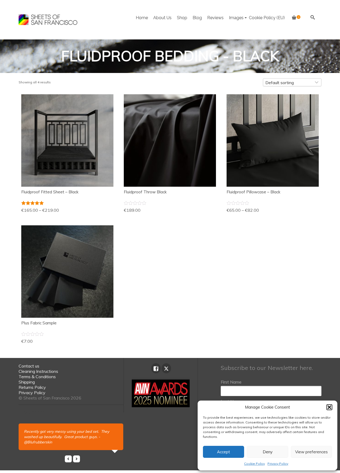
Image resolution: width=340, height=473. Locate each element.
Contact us (29, 366)
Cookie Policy (254, 464)
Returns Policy (32, 387)
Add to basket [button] (169, 154)
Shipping (27, 382)
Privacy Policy (277, 464)
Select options (67, 154)
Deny (268, 451)
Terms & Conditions (37, 376)
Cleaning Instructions (38, 371)
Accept (223, 451)
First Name (231, 382)
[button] (329, 407)
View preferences (311, 451)
